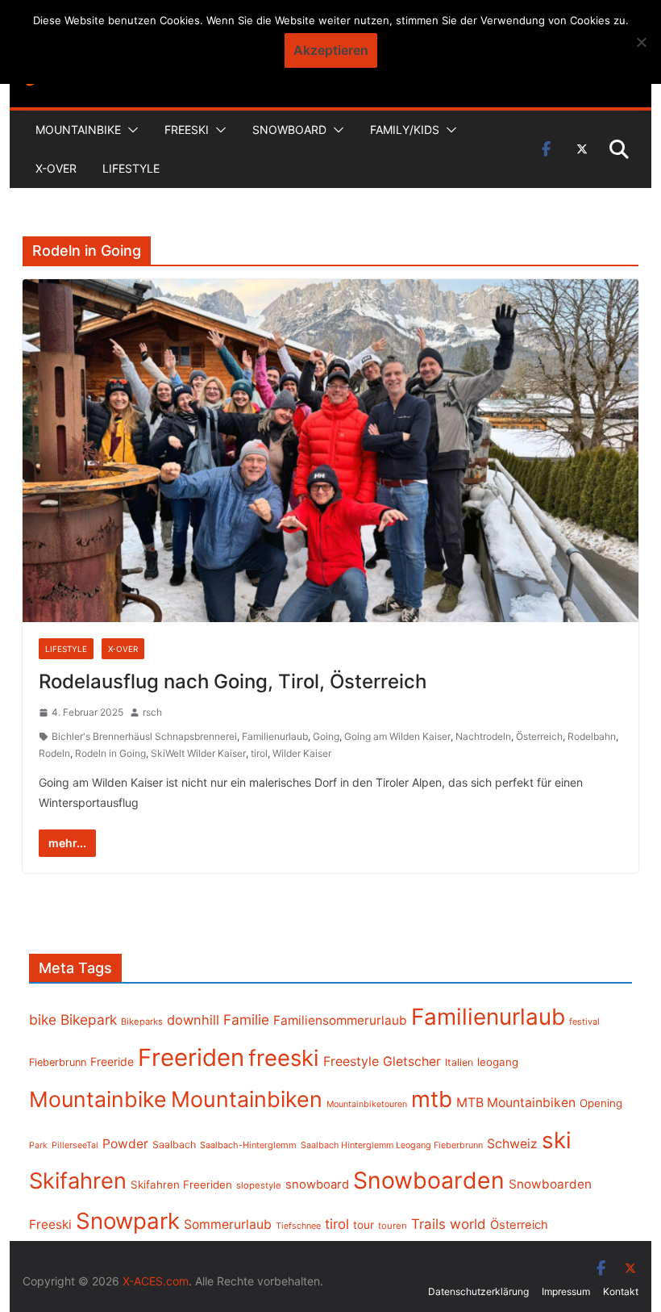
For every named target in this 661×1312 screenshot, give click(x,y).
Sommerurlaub (228, 1224)
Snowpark (128, 1221)
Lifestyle (131, 168)
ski (557, 1140)
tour (363, 1224)
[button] (130, 130)
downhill (193, 1020)
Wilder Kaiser (301, 753)
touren (392, 1225)
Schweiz (512, 1143)
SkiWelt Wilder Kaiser (198, 753)
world (468, 1224)
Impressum (566, 1291)
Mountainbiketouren (366, 1104)
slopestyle (258, 1185)
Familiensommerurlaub (340, 1020)
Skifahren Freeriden (181, 1184)
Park (38, 1145)
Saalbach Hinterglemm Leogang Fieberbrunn (392, 1145)
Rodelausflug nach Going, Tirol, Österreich (232, 681)
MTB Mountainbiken (516, 1102)
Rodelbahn (591, 736)
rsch (152, 712)
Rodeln (54, 753)
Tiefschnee (298, 1225)
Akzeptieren (330, 50)
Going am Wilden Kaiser (397, 736)
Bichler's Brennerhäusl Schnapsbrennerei (144, 736)
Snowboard (289, 129)
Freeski (186, 129)
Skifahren (78, 1181)
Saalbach (174, 1145)
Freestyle (351, 1061)
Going (326, 736)
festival (584, 1021)
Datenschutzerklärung (478, 1291)
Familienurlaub (275, 736)
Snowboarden (429, 1180)
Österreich (539, 736)
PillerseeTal (75, 1145)
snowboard (317, 1184)
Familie (246, 1019)
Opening (601, 1103)
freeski (283, 1058)
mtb (431, 1099)
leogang (497, 1061)
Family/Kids (404, 129)
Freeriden (191, 1057)
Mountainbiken (246, 1099)
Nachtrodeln (483, 736)
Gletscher (412, 1061)
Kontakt (620, 1291)
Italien (459, 1062)
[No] (641, 42)
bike (42, 1019)
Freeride (112, 1061)
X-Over (56, 168)
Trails (428, 1224)
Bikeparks (142, 1021)
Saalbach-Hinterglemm (248, 1145)
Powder (125, 1143)
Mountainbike (78, 129)
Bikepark (88, 1019)
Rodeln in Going (110, 753)
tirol (259, 753)
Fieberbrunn (57, 1062)
